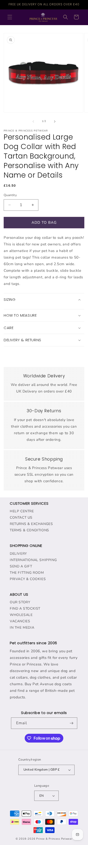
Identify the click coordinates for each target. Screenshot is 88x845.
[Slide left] (33, 121)
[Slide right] (54, 121)
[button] (9, 17)
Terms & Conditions (29, 530)
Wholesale (21, 615)
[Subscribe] (71, 723)
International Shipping (33, 560)
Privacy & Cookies (28, 579)
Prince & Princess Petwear (54, 839)
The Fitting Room (27, 572)
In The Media (22, 627)
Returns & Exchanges (31, 524)
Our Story (20, 602)
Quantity (10, 195)
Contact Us (21, 517)
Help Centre (22, 511)
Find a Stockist (25, 608)
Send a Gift (21, 566)
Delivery (18, 553)
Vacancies (20, 621)
